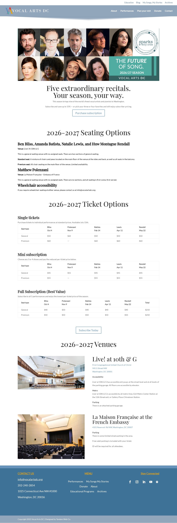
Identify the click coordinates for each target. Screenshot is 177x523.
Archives (169, 3)
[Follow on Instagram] (137, 482)
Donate (157, 11)
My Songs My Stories (97, 481)
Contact (169, 11)
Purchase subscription (88, 113)
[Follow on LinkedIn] (144, 482)
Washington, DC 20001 (102, 371)
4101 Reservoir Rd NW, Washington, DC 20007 (112, 427)
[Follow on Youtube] (151, 482)
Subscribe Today (88, 330)
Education (129, 3)
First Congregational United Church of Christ (111, 365)
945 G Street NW (99, 368)
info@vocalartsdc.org (30, 479)
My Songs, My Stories (152, 3)
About (114, 11)
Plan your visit (144, 11)
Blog (138, 3)
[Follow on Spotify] (157, 482)
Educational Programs (82, 491)
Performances (127, 11)
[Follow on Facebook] (130, 482)
